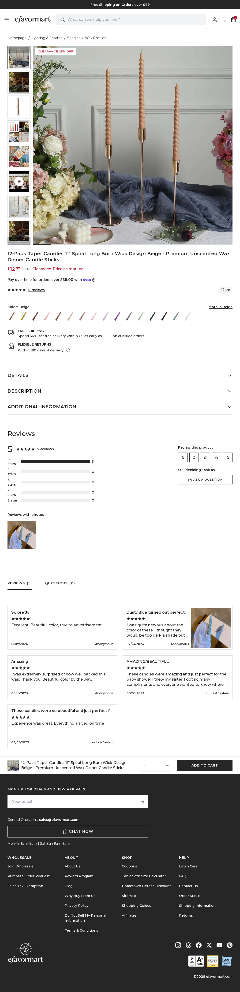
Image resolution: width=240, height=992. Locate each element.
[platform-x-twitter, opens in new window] (209, 945)
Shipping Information (197, 905)
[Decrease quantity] (144, 765)
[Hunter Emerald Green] (153, 316)
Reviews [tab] (20, 583)
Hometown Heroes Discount (146, 886)
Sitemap (129, 896)
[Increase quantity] (167, 765)
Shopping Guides (136, 905)
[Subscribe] (142, 801)
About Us (72, 866)
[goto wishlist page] (224, 19)
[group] (120, 4)
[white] (188, 316)
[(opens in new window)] (196, 961)
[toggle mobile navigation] (6, 19)
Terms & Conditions (81, 930)
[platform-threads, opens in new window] (188, 945)
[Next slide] (19, 241)
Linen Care (188, 866)
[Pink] (94, 316)
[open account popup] (215, 19)
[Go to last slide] (19, 49)
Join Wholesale (21, 866)
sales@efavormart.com (59, 820)
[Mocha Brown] (36, 316)
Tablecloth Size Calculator (144, 876)
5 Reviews (36, 290)
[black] (165, 316)
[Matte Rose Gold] (83, 316)
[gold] (24, 316)
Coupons (129, 866)
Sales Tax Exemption (25, 886)
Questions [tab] (60, 583)
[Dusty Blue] (176, 316)
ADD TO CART (204, 765)
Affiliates (129, 915)
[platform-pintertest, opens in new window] (229, 945)
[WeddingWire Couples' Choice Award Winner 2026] (212, 961)
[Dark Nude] (59, 316)
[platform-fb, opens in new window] (199, 945)
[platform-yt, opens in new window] (219, 945)
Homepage (17, 38)
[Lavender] (106, 316)
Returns (186, 915)
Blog (68, 886)
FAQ (182, 876)
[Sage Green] (141, 316)
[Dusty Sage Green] (130, 316)
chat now (81, 831)
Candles (73, 38)
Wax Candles (95, 38)
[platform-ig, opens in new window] (178, 945)
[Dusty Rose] (71, 316)
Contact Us (188, 886)
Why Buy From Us (80, 896)
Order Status (190, 896)
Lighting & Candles (46, 38)
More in (220, 307)
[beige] (12, 316)
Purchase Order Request (29, 876)
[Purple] (118, 316)
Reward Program (79, 876)
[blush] (47, 316)
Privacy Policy (76, 905)
